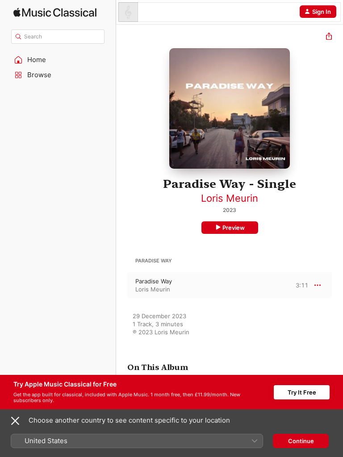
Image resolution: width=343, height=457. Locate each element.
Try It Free (302, 392)
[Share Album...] (329, 37)
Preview (233, 227)
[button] (58, 59)
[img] (54, 12)
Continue (301, 441)
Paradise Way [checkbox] (153, 281)
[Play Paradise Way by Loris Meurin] (121, 285)
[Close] (15, 421)
